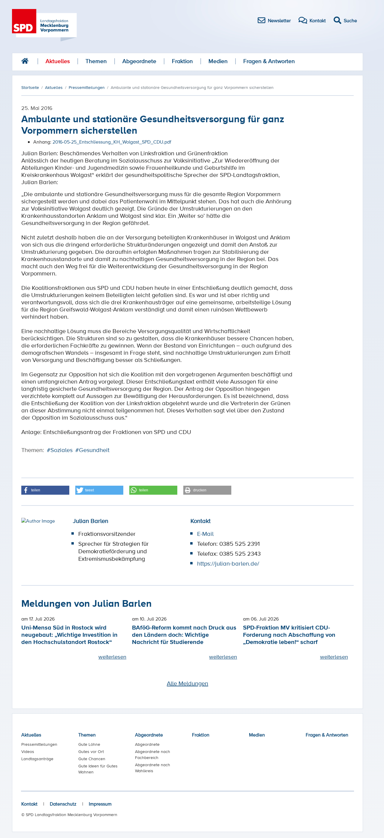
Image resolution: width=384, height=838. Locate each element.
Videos (27, 751)
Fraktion (182, 61)
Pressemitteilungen (39, 744)
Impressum (100, 803)
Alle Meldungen (187, 683)
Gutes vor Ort (91, 751)
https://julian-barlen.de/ (228, 563)
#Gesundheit (92, 450)
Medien (218, 61)
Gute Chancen (91, 759)
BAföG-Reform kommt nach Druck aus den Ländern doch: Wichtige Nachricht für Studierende (184, 634)
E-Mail (205, 534)
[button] (45, 490)
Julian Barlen (90, 521)
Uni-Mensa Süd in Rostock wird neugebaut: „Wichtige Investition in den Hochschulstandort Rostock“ (69, 634)
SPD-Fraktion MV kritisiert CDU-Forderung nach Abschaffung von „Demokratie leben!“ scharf (289, 634)
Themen (96, 61)
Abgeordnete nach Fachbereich (152, 754)
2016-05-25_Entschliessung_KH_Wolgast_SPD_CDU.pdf (111, 141)
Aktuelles (58, 61)
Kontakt (29, 803)
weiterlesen (112, 657)
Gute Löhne (89, 744)
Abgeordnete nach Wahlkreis (152, 768)
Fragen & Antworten (269, 61)
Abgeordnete (139, 61)
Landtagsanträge (37, 759)
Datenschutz (63, 803)
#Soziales (60, 450)
